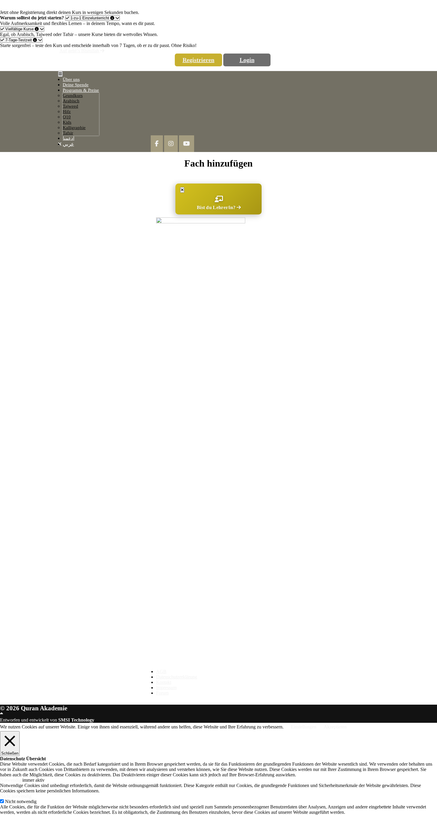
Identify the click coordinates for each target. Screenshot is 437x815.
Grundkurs (73, 95)
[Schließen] (182, 190)
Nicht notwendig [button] (16, 796)
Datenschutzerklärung (176, 676)
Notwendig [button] (11, 780)
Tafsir (68, 133)
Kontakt (163, 682)
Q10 (67, 117)
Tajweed (70, 106)
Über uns (71, 79)
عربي (68, 144)
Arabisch (71, 100)
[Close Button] (60, 144)
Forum (162, 692)
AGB (161, 671)
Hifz (67, 111)
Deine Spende (76, 84)
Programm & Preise (81, 90)
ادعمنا (68, 138)
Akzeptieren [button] (335, 726)
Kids (67, 122)
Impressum (166, 687)
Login (247, 60)
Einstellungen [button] (303, 726)
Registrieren (198, 60)
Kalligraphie (74, 127)
